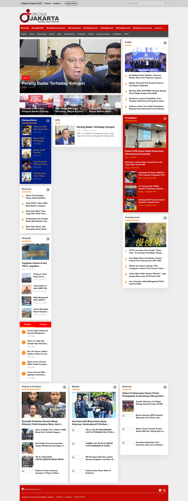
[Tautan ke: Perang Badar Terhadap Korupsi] (70, 66)
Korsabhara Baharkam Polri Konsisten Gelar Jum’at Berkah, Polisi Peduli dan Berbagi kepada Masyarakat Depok (150, 443)
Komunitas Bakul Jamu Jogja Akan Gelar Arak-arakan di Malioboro (36, 212)
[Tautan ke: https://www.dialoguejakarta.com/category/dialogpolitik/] (165, 43)
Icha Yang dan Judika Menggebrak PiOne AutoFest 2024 (146, 282)
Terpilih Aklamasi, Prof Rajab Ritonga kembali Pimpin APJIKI (149, 403)
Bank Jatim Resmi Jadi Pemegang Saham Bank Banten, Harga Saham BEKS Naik (36, 228)
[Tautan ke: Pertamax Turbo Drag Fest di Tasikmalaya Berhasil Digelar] (26, 277)
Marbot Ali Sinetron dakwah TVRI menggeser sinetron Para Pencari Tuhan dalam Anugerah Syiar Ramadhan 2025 (146, 267)
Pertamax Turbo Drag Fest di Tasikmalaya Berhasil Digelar (40, 275)
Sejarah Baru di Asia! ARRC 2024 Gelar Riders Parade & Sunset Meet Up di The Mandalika (40, 287)
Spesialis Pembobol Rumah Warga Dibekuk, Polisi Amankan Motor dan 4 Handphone (41, 423)
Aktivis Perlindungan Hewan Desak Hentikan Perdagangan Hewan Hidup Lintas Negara (37, 196)
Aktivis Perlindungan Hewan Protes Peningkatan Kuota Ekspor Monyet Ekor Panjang (143, 395)
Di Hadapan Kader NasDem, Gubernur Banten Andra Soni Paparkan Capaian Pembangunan (145, 76)
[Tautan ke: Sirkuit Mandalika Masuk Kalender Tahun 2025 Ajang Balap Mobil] (26, 312)
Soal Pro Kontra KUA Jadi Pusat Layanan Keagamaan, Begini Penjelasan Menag (41, 163)
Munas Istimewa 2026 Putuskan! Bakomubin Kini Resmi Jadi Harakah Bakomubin (149, 416)
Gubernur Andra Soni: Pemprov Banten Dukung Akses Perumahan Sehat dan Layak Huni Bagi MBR (35, 110)
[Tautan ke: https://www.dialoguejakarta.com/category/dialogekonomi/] (48, 189)
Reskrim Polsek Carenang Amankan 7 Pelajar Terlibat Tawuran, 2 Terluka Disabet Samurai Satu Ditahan (46, 472)
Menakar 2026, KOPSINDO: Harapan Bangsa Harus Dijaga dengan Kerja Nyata (147, 92)
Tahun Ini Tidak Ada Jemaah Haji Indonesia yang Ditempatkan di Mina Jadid (40, 128)
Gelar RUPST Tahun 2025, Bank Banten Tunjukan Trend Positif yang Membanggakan (37, 204)
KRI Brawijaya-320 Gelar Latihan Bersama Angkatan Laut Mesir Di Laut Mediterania (99, 458)
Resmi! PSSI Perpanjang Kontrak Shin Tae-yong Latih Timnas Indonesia (41, 139)
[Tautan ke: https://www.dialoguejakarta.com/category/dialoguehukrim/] (64, 387)
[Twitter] (164, 490)
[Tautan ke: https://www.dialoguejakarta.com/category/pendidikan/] (165, 118)
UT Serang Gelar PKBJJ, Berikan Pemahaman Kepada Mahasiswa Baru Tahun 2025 (151, 187)
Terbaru (43, 324)
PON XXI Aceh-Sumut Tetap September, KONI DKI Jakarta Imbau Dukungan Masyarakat (41, 174)
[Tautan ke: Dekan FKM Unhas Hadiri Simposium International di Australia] (145, 135)
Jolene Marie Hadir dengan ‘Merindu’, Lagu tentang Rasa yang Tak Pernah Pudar (147, 275)
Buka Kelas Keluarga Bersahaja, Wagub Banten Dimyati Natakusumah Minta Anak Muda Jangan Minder (70, 110)
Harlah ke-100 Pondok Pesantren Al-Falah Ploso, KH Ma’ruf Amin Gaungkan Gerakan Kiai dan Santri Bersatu (40, 151)
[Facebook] (160, 490)
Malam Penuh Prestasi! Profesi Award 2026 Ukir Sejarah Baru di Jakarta (149, 430)
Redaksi (59, 497)
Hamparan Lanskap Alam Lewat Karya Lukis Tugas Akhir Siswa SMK (143, 163)
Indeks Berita (79, 497)
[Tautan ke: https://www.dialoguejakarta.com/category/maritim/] (114, 387)
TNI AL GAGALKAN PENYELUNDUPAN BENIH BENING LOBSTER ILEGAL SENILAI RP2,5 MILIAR (50, 458)
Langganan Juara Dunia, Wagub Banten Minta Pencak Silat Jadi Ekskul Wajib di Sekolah (102, 110)
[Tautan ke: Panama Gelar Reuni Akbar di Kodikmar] (78, 475)
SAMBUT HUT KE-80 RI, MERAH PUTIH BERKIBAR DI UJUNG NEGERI (99, 444)
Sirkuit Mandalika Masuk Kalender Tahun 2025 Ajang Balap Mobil (41, 310)
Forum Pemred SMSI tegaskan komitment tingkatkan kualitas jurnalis (36, 373)
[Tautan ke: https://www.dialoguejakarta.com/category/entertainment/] (165, 218)
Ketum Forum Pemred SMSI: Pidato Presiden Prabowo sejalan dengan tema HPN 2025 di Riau (37, 363)
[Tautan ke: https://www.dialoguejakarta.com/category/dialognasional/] (165, 387)
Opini (25, 77)
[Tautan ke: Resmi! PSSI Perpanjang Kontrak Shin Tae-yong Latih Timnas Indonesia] (26, 141)
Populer (27, 324)
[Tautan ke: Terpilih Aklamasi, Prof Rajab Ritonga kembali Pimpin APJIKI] (128, 406)
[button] (166, 3)
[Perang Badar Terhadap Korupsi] (115, 136)
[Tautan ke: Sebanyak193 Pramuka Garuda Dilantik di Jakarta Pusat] (131, 204)
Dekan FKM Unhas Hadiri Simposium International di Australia (144, 152)
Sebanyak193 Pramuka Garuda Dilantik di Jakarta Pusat (152, 201)
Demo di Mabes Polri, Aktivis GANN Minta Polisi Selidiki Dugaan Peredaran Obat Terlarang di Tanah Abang (50, 431)
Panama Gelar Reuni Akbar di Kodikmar (98, 472)
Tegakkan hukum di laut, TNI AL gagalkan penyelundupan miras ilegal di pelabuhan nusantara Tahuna (34, 265)
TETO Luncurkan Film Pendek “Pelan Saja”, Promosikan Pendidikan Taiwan (145, 251)
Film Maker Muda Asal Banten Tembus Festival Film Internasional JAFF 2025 (145, 259)
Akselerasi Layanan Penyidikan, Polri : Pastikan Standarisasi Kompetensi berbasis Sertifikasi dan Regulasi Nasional (147, 99)
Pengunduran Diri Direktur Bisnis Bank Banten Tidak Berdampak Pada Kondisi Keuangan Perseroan (37, 220)
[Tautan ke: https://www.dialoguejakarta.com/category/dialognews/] (48, 120)
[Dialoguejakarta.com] (39, 15)
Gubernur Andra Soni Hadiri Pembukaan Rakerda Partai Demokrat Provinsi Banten (146, 107)
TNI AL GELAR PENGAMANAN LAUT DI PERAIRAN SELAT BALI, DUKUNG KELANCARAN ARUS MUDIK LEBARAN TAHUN (100, 431)
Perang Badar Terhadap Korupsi (53, 83)
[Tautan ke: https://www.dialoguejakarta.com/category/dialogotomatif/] (48, 239)
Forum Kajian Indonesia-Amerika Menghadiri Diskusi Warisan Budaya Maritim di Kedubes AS (37, 332)
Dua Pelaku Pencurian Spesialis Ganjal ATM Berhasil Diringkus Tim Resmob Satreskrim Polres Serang (50, 444)
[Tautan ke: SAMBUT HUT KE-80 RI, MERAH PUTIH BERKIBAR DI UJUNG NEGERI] (78, 447)
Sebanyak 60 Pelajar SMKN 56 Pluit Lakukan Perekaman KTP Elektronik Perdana (151, 174)
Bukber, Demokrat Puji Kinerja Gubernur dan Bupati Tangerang (146, 84)
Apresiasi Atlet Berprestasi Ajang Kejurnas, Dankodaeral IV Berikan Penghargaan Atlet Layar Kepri (89, 423)
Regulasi (68, 497)
